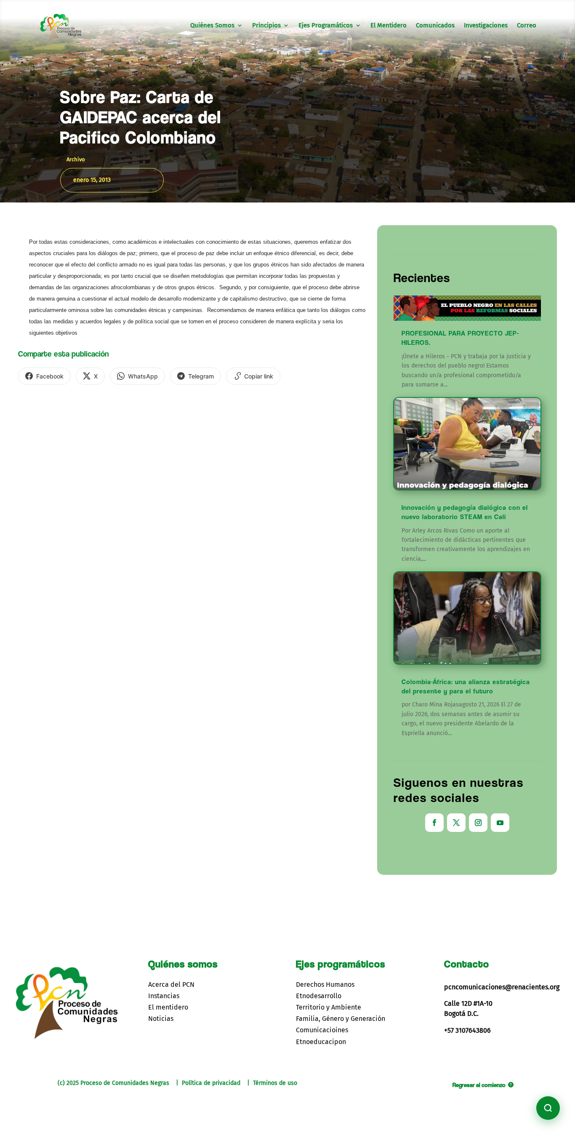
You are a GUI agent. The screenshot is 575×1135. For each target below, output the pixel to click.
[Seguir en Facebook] (434, 822)
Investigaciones (486, 25)
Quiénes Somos (212, 25)
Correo (526, 25)
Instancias (163, 996)
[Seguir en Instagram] (478, 822)
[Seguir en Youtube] (500, 822)
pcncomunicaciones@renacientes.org (501, 987)
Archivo (76, 159)
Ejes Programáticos (325, 25)
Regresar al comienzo (479, 1084)
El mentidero (168, 1007)
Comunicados (435, 25)
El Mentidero (388, 25)
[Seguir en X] (456, 822)
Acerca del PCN (171, 984)
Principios (266, 25)
